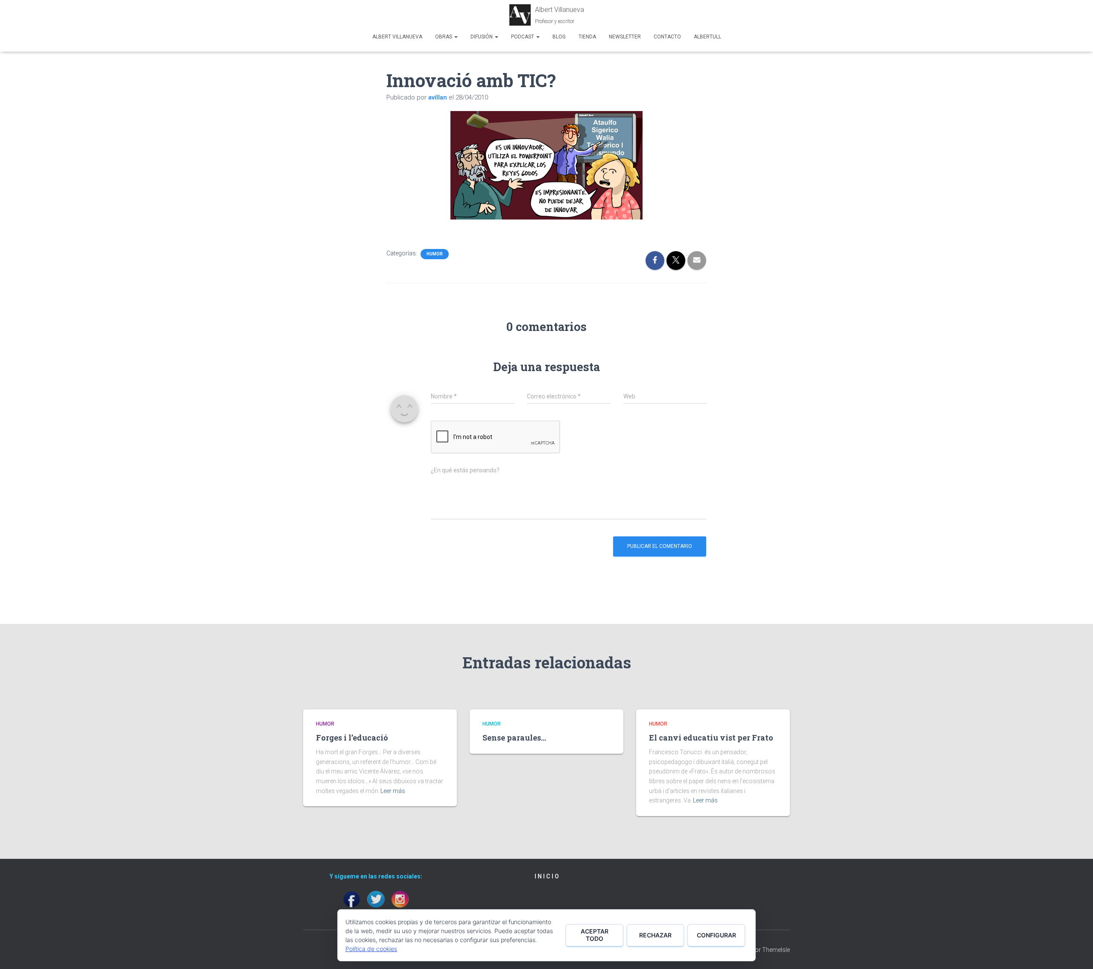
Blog (559, 37)
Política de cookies (371, 948)
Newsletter (625, 37)
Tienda (587, 37)
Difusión (482, 37)
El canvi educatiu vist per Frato (711, 737)
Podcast (523, 37)
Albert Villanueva (397, 37)
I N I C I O (547, 876)
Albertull (707, 37)
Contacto (667, 37)
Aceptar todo (594, 935)
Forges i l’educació (352, 737)
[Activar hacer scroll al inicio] (1076, 952)
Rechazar (655, 935)
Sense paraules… (514, 737)
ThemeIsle (776, 949)
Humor (435, 254)
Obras (444, 37)
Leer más (392, 790)
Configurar (716, 935)
